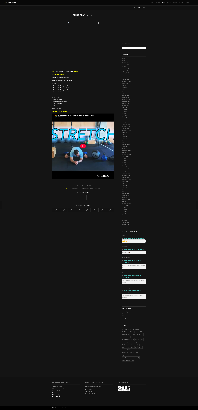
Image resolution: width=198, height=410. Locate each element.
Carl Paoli (132, 331)
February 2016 (125, 224)
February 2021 (125, 120)
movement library (125, 347)
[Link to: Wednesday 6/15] (56, 210)
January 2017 (125, 220)
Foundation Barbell (126, 339)
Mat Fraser (124, 344)
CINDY (141, 331)
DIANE (134, 334)
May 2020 (124, 138)
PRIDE (133, 349)
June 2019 (124, 160)
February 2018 (125, 193)
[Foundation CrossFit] (10, 2)
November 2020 (126, 126)
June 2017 (124, 210)
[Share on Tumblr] (90, 197)
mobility (137, 344)
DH (130, 334)
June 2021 (124, 111)
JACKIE (131, 342)
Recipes (124, 352)
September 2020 (126, 130)
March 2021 (125, 118)
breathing (137, 329)
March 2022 (125, 93)
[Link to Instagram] (142, 407)
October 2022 (125, 79)
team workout (141, 355)
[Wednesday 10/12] (1, 205)
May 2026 (124, 58)
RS (127, 352)
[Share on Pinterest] (76, 197)
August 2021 (125, 107)
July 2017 (124, 207)
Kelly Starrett (137, 342)
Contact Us (55, 399)
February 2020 (125, 144)
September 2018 (126, 179)
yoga (133, 360)
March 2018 (125, 191)
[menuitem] (152, 2)
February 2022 (125, 95)
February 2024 (125, 69)
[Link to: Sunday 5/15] (110, 210)
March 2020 (125, 142)
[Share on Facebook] (55, 197)
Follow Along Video (93, 188)
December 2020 (126, 124)
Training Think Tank (135, 357)
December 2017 (126, 197)
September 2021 (126, 105)
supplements (125, 355)
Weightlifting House (126, 360)
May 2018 (124, 187)
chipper (136, 331)
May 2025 (124, 60)
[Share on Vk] (96, 197)
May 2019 (124, 162)
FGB (142, 334)
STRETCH (137, 352)
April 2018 (124, 189)
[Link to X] (144, 407)
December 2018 (126, 173)
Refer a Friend (56, 397)
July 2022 (124, 85)
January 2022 (125, 97)
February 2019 (125, 169)
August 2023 (125, 71)
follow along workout (135, 336)
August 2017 (125, 205)
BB (133, 329)
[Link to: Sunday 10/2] (102, 210)
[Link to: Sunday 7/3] (63, 210)
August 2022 (125, 83)
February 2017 (125, 218)
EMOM (138, 334)
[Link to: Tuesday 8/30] (87, 210)
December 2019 (126, 148)
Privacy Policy (56, 395)
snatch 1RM (132, 352)
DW (71, 188)
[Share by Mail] (110, 197)
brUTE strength (125, 331)
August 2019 (125, 156)
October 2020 (125, 128)
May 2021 (124, 114)
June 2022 (124, 87)
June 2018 (124, 185)
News (123, 314)
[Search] (192, 2)
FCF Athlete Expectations (59, 388)
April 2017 (124, 214)
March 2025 (125, 62)
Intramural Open (125, 342)
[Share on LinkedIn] (83, 197)
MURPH (132, 347)
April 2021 (124, 116)
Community (125, 312)
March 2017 (125, 216)
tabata (130, 355)
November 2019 (126, 150)
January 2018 (125, 195)
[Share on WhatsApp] (69, 197)
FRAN (132, 339)
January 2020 (125, 146)
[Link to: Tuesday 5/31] (79, 210)
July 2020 (124, 134)
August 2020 (125, 132)
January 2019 (125, 171)
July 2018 (124, 183)
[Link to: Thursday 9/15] (71, 210)
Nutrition (124, 316)
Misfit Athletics (131, 344)
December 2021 (126, 99)
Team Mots (135, 355)
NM (136, 347)
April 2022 (124, 91)
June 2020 (124, 136)
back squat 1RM (128, 329)
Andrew (89, 185)
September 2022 (126, 81)
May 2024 (124, 66)
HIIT (142, 339)
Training (124, 318)
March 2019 (125, 167)
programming (138, 349)
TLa (128, 357)
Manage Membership (58, 392)
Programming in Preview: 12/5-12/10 (134, 238)
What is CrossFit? (57, 386)
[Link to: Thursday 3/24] (94, 210)
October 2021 (125, 103)
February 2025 (125, 64)
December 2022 (126, 75)
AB (123, 329)
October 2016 (125, 222)
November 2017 (126, 199)
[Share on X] (62, 197)
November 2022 (126, 77)
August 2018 (125, 181)
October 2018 (125, 177)
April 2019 (124, 165)
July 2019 (124, 158)
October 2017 (125, 201)
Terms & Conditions (57, 390)
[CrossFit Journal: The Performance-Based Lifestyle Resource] (124, 390)
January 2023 (125, 73)
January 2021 (125, 122)
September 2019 (126, 154)
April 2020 (124, 140)
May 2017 (124, 212)
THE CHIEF (124, 357)
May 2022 (124, 89)
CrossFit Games (125, 334)
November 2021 (126, 101)
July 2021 (124, 109)
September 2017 (126, 203)
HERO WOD (137, 339)
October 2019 (125, 152)
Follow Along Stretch (79, 188)
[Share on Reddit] (103, 197)
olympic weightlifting (126, 349)
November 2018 (126, 175)
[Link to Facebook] (140, 407)
